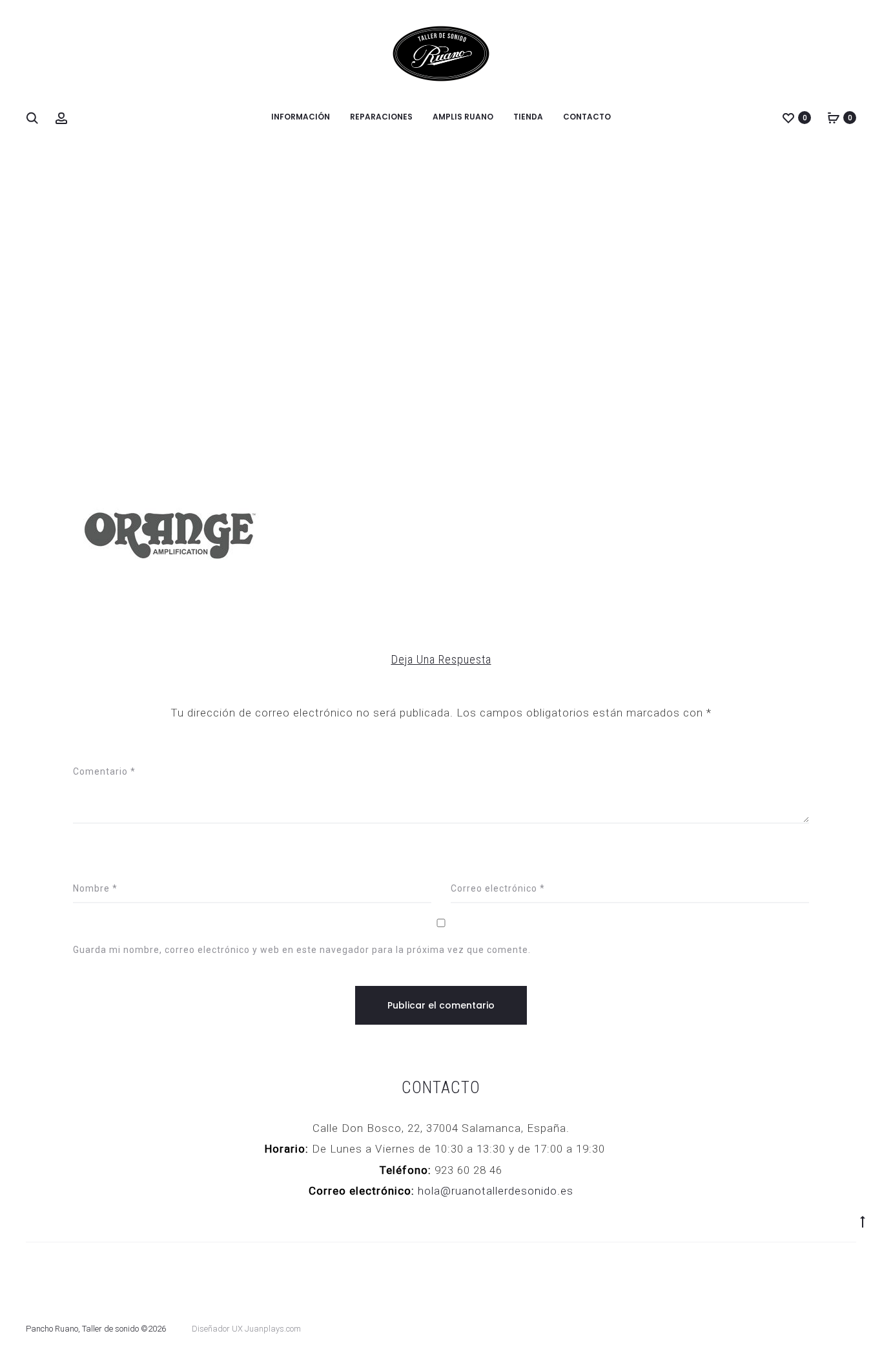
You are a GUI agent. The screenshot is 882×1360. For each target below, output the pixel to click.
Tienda (528, 116)
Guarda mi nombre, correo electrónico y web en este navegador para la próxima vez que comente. (302, 950)
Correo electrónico (498, 888)
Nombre (95, 888)
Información (300, 116)
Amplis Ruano (463, 116)
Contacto (587, 116)
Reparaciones (381, 116)
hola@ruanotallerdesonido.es (495, 1190)
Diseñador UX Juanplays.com (246, 1329)
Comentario (104, 771)
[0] (788, 117)
